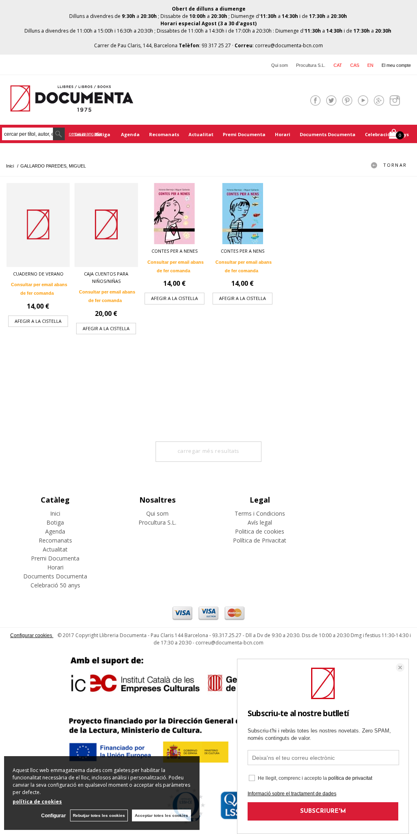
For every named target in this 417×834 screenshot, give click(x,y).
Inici (55, 513)
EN (370, 65)
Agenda (130, 134)
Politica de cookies (259, 531)
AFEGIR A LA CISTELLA (38, 321)
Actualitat (201, 134)
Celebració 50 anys (387, 134)
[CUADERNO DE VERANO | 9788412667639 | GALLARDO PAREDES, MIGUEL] (38, 225)
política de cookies (37, 801)
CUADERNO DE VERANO (38, 274)
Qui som (279, 65)
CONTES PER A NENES (174, 251)
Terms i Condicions (260, 513)
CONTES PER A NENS (242, 251)
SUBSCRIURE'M (323, 811)
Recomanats (164, 134)
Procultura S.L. (310, 65)
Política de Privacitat (259, 540)
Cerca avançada (85, 133)
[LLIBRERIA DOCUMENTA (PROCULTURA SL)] (71, 106)
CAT (338, 65)
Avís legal (260, 522)
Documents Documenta (328, 134)
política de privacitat (350, 778)
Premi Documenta (244, 134)
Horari (282, 134)
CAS (354, 65)
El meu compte (396, 65)
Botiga (103, 134)
